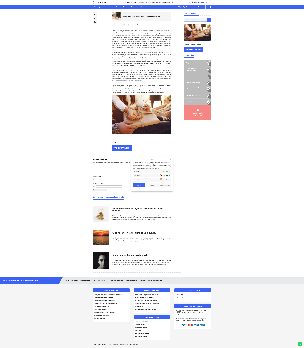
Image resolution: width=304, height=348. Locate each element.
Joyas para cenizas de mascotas (105, 312)
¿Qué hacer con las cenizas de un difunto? (134, 232)
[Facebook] (210, 7)
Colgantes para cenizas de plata (105, 300)
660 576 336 (203, 2)
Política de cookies (143, 188)
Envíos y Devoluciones (142, 322)
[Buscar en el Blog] (209, 20)
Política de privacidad (142, 333)
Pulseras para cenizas (102, 309)
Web (94, 186)
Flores (148, 7)
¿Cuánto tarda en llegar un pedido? (146, 300)
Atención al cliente (141, 327)
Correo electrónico (99, 183)
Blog (179, 7)
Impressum (162, 188)
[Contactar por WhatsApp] (300, 344)
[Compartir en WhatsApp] (95, 22)
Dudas (194, 7)
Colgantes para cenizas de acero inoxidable (109, 295)
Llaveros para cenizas (102, 306)
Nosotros (200, 7)
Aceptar (139, 185)
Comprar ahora (193, 49)
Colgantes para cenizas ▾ (100, 7)
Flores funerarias (100, 318)
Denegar (151, 185)
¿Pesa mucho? (139, 306)
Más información (121, 148)
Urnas (112, 7)
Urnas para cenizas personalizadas (106, 303)
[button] (170, 159)
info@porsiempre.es (182, 298)
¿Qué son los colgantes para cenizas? (146, 295)
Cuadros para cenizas (102, 315)
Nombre (96, 180)
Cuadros (141, 7)
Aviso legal (138, 330)
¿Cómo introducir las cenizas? (144, 298)
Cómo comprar (139, 325)
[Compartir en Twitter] (95, 18)
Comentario (97, 176)
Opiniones (186, 7)
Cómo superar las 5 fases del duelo (130, 255)
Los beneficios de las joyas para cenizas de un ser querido (137, 209)
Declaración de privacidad (153, 188)
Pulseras (118, 7)
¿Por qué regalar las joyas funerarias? (147, 303)
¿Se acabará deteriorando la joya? (145, 309)
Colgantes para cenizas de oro (104, 298)
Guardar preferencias (164, 185)
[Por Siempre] (100, 2)
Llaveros (126, 7)
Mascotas (134, 7)
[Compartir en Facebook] (95, 14)
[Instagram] (208, 7)
